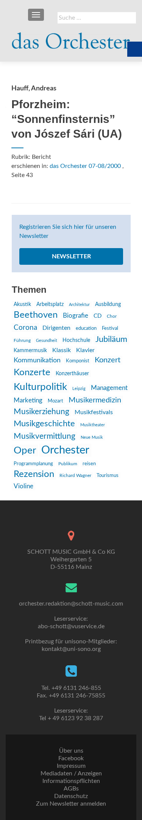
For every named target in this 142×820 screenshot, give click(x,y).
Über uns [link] (71, 751)
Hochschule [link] (76, 340)
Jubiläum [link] (111, 339)
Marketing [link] (28, 400)
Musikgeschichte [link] (44, 423)
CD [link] (97, 316)
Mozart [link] (55, 401)
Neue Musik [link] (92, 437)
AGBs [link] (71, 789)
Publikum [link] (67, 463)
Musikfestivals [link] (94, 412)
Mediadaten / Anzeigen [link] (71, 773)
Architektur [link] (79, 305)
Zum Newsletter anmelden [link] (71, 804)
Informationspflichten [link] (71, 781)
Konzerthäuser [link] (72, 373)
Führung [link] (22, 340)
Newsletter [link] (71, 256)
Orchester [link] (65, 450)
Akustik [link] (22, 304)
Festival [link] (110, 328)
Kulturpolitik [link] (40, 387)
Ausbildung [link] (108, 304)
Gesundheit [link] (46, 341)
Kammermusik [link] (30, 350)
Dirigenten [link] (56, 328)
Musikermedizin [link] (95, 400)
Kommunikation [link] (37, 360)
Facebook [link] (71, 758)
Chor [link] (112, 316)
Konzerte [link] (32, 372)
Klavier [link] (85, 350)
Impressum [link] (71, 766)
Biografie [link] (75, 316)
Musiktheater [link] (92, 425)
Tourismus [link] (108, 475)
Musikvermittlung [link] (44, 436)
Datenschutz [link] (71, 796)
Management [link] (109, 388)
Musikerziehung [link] (41, 412)
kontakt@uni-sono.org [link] (71, 649)
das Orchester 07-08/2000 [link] (85, 166)
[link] (71, 37)
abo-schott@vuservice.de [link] (71, 626)
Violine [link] (23, 486)
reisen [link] (89, 463)
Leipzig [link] (79, 389)
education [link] (86, 328)
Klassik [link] (61, 350)
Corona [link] (25, 327)
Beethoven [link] (36, 315)
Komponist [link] (77, 361)
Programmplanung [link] (33, 463)
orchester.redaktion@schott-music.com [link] (71, 604)
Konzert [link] (107, 360)
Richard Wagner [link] (75, 475)
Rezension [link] (34, 474)
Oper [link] (25, 450)
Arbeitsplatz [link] (50, 304)
